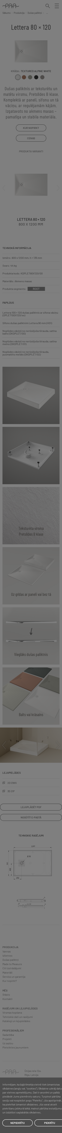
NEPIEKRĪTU (17, 1122)
